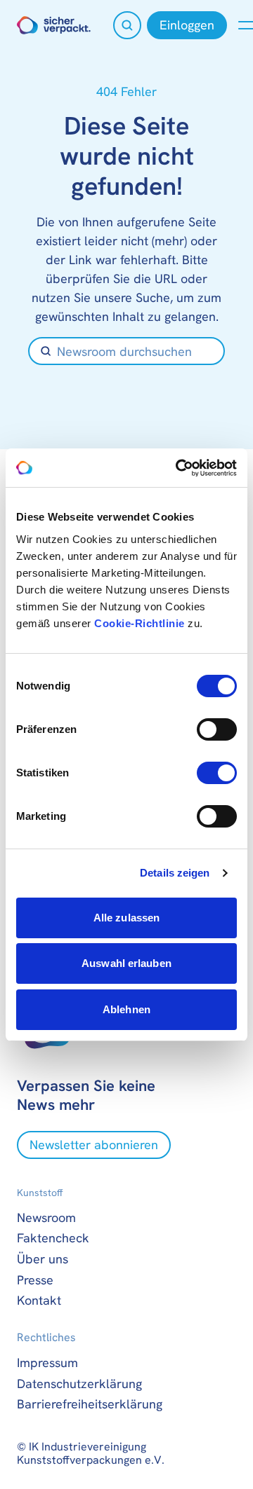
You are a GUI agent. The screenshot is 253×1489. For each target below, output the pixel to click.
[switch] (217, 729)
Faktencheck (53, 1238)
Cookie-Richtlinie (139, 623)
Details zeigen (174, 873)
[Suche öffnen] (127, 25)
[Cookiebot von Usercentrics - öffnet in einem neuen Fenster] (178, 468)
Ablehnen (126, 1009)
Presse (35, 1280)
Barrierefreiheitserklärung (89, 1404)
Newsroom (46, 1217)
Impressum (47, 1362)
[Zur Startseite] (54, 25)
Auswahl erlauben (126, 963)
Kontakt (39, 1300)
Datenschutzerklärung (79, 1383)
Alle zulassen (126, 918)
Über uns (42, 1259)
